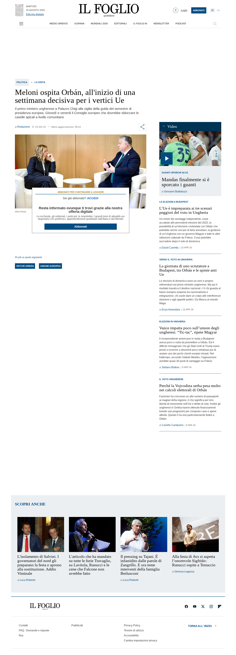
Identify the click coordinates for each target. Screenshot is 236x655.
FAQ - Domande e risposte (34, 630)
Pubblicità (77, 625)
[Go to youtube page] (194, 606)
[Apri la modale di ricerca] (214, 23)
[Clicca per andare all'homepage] (45, 606)
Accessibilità (131, 635)
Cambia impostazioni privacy (140, 640)
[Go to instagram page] (211, 606)
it (213, 10)
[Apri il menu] (21, 23)
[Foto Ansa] (190, 148)
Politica (22, 82)
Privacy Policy (132, 625)
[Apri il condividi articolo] (142, 127)
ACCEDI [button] (92, 198)
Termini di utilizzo (134, 630)
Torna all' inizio (200, 626)
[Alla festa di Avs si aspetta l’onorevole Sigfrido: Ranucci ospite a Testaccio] (195, 534)
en (218, 10)
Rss (21, 635)
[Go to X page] (203, 606)
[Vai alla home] (109, 10)
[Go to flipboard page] (219, 606)
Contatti (23, 625)
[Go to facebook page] (186, 606)
